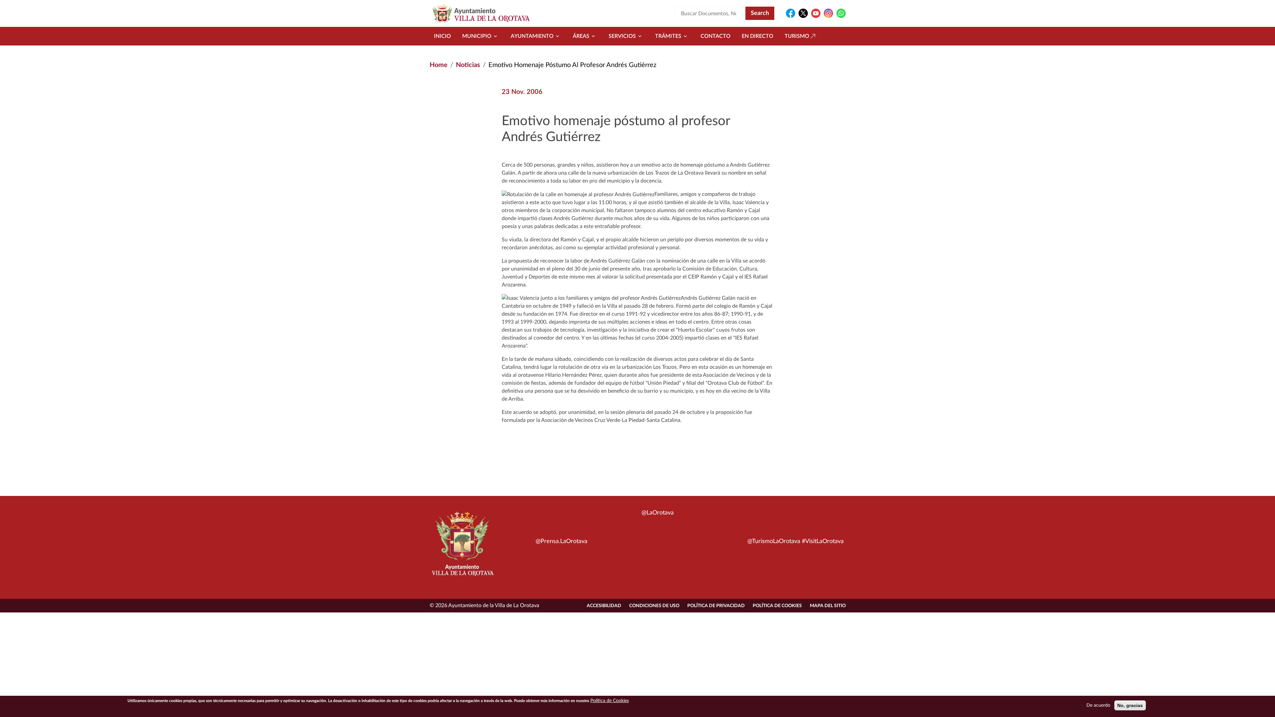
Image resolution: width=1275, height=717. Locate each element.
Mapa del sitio (828, 605)
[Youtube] (815, 13)
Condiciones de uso (654, 605)
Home (439, 65)
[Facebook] (790, 13)
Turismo (797, 36)
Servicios (622, 36)
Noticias (468, 65)
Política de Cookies (777, 605)
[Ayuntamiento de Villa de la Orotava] (462, 547)
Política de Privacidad (716, 605)
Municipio (476, 36)
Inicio (442, 36)
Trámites (668, 36)
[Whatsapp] (841, 13)
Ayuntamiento (532, 36)
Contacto (715, 36)
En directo (757, 36)
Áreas (581, 36)
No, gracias (1130, 705)
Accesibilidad (604, 605)
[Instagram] (828, 13)
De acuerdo (1098, 705)
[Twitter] (803, 13)
